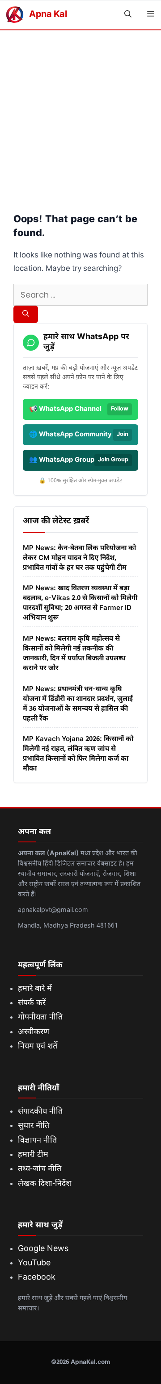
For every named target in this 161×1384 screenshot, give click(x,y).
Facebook (36, 1277)
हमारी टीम (33, 1155)
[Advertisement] (80, 115)
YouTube (34, 1263)
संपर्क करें (32, 1003)
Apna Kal (48, 15)
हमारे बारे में (35, 989)
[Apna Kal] (14, 14)
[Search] (25, 314)
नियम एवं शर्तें (37, 1046)
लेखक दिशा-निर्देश (44, 1184)
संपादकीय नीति (40, 1111)
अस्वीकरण (33, 1032)
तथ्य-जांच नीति (39, 1169)
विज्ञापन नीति (37, 1140)
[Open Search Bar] (127, 14)
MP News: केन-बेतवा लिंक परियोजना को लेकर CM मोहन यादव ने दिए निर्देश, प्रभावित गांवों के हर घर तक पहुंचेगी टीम (79, 558)
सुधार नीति (33, 1126)
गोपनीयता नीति (40, 1017)
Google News (43, 1249)
